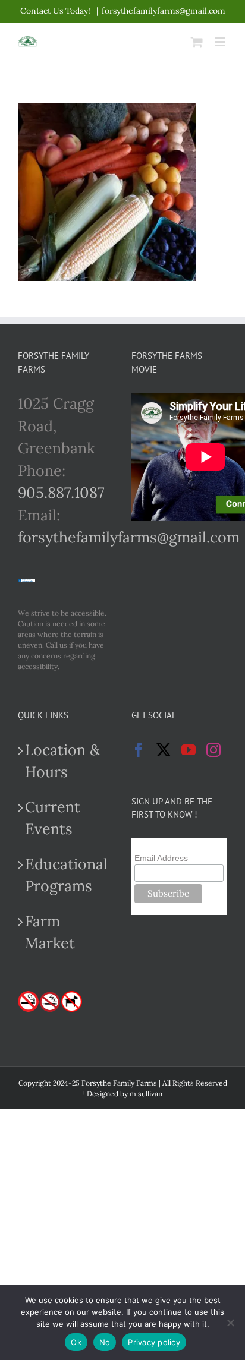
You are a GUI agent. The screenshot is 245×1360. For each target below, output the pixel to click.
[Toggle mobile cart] (197, 42)
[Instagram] (213, 750)
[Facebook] (138, 750)
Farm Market (50, 932)
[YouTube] (188, 750)
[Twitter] (163, 750)
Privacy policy (154, 1342)
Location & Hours (62, 761)
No (105, 1342)
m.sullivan (146, 1093)
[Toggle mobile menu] (221, 42)
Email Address (161, 858)
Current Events (52, 818)
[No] (230, 1323)
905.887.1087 (61, 492)
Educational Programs (66, 875)
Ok (76, 1342)
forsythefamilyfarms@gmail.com (163, 10)
